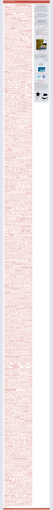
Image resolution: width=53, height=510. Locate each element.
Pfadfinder (18, 71)
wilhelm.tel (15, 343)
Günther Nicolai (24, 503)
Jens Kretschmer (20, 334)
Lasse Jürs (25, 274)
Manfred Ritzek (26, 264)
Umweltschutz (20, 142)
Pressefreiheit (29, 257)
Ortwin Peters (6, 298)
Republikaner (27, 497)
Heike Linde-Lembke (13, 363)
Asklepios (12, 499)
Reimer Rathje (15, 464)
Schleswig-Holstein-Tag (22, 25)
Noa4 (16, 75)
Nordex (27, 483)
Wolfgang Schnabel (19, 429)
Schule (16, 289)
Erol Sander (10, 297)
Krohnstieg (30, 272)
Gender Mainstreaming (8, 228)
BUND (9, 212)
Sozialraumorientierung (13, 384)
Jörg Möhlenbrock (11, 333)
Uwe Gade (17, 415)
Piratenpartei (15, 19)
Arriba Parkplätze (7, 8)
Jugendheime (6, 140)
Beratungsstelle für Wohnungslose (9, 280)
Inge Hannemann (7, 331)
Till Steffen (20, 186)
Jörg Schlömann (28, 237)
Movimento (18, 164)
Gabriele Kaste (26, 393)
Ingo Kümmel (21, 409)
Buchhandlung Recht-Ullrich (18, 413)
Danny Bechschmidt (16, 231)
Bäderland (20, 414)
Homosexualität (24, 104)
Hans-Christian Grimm (28, 186)
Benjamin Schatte (29, 169)
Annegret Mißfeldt (18, 336)
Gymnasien (26, 67)
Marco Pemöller (22, 77)
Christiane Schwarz (25, 101)
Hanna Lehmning (29, 98)
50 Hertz (25, 377)
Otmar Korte (29, 298)
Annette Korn (30, 439)
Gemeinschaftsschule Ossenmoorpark (12, 365)
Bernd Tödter (17, 145)
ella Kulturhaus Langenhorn (23, 282)
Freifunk (21, 126)
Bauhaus (13, 87)
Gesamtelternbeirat (17, 433)
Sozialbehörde (7, 254)
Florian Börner (16, 83)
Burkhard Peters (12, 318)
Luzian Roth (17, 68)
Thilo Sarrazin (11, 417)
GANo (16, 381)
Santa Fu (6, 408)
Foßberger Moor (7, 144)
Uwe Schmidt (21, 24)
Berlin (20, 35)
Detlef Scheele (9, 168)
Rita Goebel (11, 324)
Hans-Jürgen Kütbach (14, 409)
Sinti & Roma (15, 258)
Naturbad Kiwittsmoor (9, 400)
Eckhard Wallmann (13, 335)
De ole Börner (18, 472)
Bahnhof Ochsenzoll (8, 302)
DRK (26, 57)
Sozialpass (24, 265)
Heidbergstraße (29, 233)
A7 (31, 140)
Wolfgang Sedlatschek (17, 173)
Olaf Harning (18, 7)
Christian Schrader (14, 430)
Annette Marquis (15, 90)
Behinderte (10, 337)
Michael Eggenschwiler (14, 468)
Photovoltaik (29, 442)
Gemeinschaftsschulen (26, 432)
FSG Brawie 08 (24, 125)
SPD (11, 235)
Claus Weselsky (6, 271)
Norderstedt (10, 390)
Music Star (12, 489)
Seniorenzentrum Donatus (27, 268)
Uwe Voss (7, 476)
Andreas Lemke (22, 9)
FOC (27, 262)
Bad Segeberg (16, 264)
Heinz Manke (28, 384)
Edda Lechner (15, 273)
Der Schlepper (30, 279)
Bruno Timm (23, 7)
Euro (17, 439)
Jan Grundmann (11, 429)
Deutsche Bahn (28, 212)
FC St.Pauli (6, 156)
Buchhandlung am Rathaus (21, 262)
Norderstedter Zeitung (15, 481)
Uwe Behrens (23, 98)
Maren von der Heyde (13, 393)
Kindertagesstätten (24, 406)
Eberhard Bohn (21, 323)
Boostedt (23, 35)
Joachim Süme (21, 44)
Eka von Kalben (11, 179)
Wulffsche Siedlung (22, 103)
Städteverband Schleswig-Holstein (19, 200)
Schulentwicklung (17, 396)
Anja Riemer (12, 338)
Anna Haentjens (25, 29)
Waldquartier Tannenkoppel (27, 339)
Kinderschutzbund (29, 311)
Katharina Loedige (9, 287)
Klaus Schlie (25, 15)
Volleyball (12, 497)
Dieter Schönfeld (27, 320)
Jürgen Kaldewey (18, 477)
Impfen (20, 439)
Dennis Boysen (29, 468)
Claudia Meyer (26, 107)
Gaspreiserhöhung (14, 193)
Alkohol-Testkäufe (11, 15)
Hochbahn (7, 34)
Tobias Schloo (17, 180)
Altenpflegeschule (26, 295)
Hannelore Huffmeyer (7, 277)
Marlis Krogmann (8, 86)
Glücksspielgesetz (7, 352)
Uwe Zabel (28, 258)
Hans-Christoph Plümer (28, 318)
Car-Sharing (25, 417)
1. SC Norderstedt (18, 29)
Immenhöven (10, 89)
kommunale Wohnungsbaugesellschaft (15, 99)
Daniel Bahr (15, 441)
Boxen (17, 110)
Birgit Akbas (21, 468)
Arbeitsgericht (26, 392)
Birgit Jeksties (14, 422)
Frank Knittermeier (24, 374)
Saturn (20, 144)
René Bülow (23, 306)
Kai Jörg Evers (14, 51)
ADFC (6, 393)
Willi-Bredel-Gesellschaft (11, 435)
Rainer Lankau (23, 149)
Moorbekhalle (23, 100)
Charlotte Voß (6, 276)
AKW (9, 192)
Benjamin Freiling (28, 143)
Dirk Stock (13, 270)
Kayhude (30, 160)
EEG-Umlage (13, 104)
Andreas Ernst (13, 467)
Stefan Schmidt (21, 456)
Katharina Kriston (7, 4)
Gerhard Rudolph (7, 296)
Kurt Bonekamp (29, 288)
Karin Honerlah (11, 113)
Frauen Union (20, 431)
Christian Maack (29, 293)
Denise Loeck (16, 43)
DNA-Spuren (12, 216)
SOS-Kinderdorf (26, 163)
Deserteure (9, 406)
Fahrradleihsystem (16, 309)
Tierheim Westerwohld (28, 276)
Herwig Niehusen (10, 329)
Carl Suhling (12, 298)
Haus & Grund (26, 126)
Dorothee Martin (22, 11)
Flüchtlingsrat (7, 391)
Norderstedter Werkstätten (27, 396)
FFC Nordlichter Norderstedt (24, 291)
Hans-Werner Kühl (16, 418)
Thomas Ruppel (11, 68)
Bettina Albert (24, 414)
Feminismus (19, 256)
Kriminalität (16, 382)
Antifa (9, 149)
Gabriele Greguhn (15, 294)
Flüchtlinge (18, 270)
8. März (20, 328)
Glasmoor (20, 283)
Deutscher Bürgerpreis (14, 502)
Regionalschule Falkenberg (25, 38)
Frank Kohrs (24, 438)
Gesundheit (6, 366)
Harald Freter (7, 247)
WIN (12, 289)
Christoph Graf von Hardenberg (27, 280)
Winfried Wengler (8, 105)
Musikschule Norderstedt (20, 364)
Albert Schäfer (25, 348)
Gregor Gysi (14, 74)
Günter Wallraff (11, 463)
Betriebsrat (27, 23)
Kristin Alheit (16, 101)
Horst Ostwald (19, 338)
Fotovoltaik (21, 491)
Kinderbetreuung (8, 368)
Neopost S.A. (29, 200)
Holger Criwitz (29, 416)
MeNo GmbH (29, 372)
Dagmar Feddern (11, 347)
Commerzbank (14, 408)
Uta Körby (23, 233)
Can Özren (20, 390)
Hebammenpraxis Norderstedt (13, 95)
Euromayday (28, 119)
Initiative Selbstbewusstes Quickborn (22, 105)
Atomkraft (26, 292)
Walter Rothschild (7, 439)
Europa (30, 162)
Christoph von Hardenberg (27, 470)
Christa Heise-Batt (25, 174)
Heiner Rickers (21, 185)
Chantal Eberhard (29, 378)
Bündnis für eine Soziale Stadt (17, 385)
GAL (28, 56)
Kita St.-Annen (27, 500)
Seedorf (16, 221)
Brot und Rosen (20, 204)
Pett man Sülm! (20, 106)
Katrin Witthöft (25, 445)
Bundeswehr (23, 244)
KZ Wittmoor (11, 279)
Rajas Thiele (28, 499)
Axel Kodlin (30, 198)
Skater (23, 281)
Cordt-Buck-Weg (21, 442)
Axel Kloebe (21, 202)
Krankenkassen (7, 256)
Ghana (31, 170)
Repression (6, 345)
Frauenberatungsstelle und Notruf (27, 426)
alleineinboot (21, 107)
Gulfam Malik (29, 381)
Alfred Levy (30, 479)
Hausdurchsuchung (17, 34)
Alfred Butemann (27, 199)
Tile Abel (12, 145)
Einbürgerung (6, 124)
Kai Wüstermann (7, 449)
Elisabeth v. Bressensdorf (22, 294)
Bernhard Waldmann (17, 395)
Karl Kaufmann (12, 472)
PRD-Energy (21, 120)
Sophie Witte (13, 84)
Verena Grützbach (9, 413)
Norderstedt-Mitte (28, 390)
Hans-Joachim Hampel (9, 161)
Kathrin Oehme (28, 64)
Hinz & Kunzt (13, 448)
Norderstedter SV (8, 292)
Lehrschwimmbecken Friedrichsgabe (14, 495)
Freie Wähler (12, 332)
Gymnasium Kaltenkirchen (28, 281)
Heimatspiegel (29, 464)
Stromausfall (6, 101)
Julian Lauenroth (26, 88)
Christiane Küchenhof (18, 42)
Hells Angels (26, 250)
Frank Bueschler (8, 149)
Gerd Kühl (24, 53)
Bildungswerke (27, 403)
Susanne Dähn (7, 41)
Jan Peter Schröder (13, 359)
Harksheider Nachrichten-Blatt (27, 424)
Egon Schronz (12, 5)
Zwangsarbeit (7, 291)
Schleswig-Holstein (12, 357)
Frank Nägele (26, 383)
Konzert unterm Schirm (22, 46)
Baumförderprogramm (23, 375)
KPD (24, 429)
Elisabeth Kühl (29, 82)
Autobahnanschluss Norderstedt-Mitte (11, 85)
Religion (23, 165)
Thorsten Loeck (29, 79)
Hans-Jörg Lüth (27, 24)
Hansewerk (25, 491)
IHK (28, 417)
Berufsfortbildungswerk (19, 196)
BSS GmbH (17, 15)
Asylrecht (15, 334)
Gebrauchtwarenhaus (8, 57)
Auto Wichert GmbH (12, 349)
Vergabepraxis (7, 169)
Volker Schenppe (8, 432)
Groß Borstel (11, 83)
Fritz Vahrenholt (24, 248)
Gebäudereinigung (28, 357)
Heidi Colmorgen (13, 204)
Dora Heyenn (24, 37)
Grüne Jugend (14, 41)
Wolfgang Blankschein (16, 92)
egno (15, 487)
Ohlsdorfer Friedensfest (24, 198)
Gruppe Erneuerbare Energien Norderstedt (25, 366)
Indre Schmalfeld (17, 427)
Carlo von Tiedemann (20, 276)
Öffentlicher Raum (7, 270)
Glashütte (7, 478)
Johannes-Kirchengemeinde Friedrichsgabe (12, 176)
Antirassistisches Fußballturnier (17, 156)
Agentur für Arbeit (28, 303)
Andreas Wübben (7, 281)
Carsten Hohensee (29, 430)
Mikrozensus (11, 423)
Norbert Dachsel (21, 273)
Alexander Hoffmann (23, 22)
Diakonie (9, 353)
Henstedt (30, 22)
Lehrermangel (16, 329)
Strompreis (16, 378)
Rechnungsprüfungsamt (24, 171)
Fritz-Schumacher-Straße (27, 131)
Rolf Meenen (17, 404)
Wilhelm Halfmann (11, 40)
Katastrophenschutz (17, 147)
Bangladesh (17, 197)
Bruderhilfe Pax (25, 346)
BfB (22, 363)
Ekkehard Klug (7, 104)
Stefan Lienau (29, 271)
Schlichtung (30, 52)
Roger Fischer (26, 195)
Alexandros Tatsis (7, 5)
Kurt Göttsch (29, 274)
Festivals (6, 219)
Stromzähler (23, 331)
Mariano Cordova (29, 400)
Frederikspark (12, 321)
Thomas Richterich (19, 346)
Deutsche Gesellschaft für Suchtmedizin (22, 155)
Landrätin (30, 351)
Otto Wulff (30, 42)
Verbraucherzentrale (28, 275)
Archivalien (27, 441)
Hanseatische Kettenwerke (25, 94)
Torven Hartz (28, 158)
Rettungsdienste (18, 453)
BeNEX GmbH (12, 71)
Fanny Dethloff (12, 459)
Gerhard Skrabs (22, 357)
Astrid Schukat (22, 318)
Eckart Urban (29, 278)
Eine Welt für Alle (16, 61)
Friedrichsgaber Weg (10, 96)
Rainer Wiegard (12, 344)
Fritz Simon (14, 46)
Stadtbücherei (21, 31)
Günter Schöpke (9, 25)
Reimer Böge (29, 438)
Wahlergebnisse (25, 215)
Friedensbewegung (13, 140)
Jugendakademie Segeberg (9, 404)
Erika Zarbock (24, 270)
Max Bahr (24, 235)
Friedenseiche (8, 407)
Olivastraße (28, 359)
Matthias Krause (29, 161)
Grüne (31, 477)
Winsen (24, 106)
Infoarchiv (16, 367)
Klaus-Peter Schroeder (16, 172)
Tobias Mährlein (15, 401)
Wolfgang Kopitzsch (15, 117)
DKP (18, 490)
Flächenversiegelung (7, 304)
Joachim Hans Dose (8, 194)
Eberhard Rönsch (21, 405)
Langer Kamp (13, 110)
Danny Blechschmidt (8, 171)
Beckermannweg (6, 465)
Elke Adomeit (17, 54)
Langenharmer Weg (28, 382)
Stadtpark (23, 95)
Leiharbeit (19, 397)
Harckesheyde (12, 250)
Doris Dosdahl (24, 408)
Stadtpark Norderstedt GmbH (12, 201)
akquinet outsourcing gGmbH (10, 222)
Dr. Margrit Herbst (14, 170)
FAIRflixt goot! (10, 436)
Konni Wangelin (26, 189)
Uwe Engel (21, 86)
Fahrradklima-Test (21, 232)
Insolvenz (30, 103)
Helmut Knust (23, 463)
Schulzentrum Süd (21, 23)
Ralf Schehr (19, 498)
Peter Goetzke (11, 470)
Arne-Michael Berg (18, 465)
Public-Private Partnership (14, 175)
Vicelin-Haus (16, 161)
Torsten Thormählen (9, 331)
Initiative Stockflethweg (21, 345)
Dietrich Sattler (24, 465)
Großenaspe (30, 15)
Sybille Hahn (21, 221)
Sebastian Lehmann (28, 451)
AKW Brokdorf (27, 170)
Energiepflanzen (19, 36)
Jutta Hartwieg (27, 133)
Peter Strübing (15, 475)
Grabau (22, 212)
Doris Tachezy (6, 299)
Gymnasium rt (14, 108)
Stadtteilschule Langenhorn (12, 227)
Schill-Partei (14, 138)
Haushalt (29, 354)
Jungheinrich (25, 411)
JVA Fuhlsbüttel (29, 463)
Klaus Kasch (29, 111)
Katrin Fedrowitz (22, 108)
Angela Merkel (7, 130)
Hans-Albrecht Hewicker (24, 176)
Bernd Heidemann (14, 439)
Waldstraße (13, 453)
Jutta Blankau (7, 79)
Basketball (30, 115)
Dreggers (25, 123)
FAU (16, 223)
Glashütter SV (19, 321)
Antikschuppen (10, 173)
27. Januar (29, 377)
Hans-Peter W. (30, 283)
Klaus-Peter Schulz (14, 143)
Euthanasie (19, 438)
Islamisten (10, 73)
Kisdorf (30, 250)
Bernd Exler (15, 376)
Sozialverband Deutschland (17, 293)
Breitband (25, 99)
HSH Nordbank (15, 303)
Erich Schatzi (29, 81)
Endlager (21, 43)
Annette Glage (19, 391)
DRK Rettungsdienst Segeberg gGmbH (11, 220)
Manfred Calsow (27, 367)
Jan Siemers (15, 302)
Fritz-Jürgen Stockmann (14, 126)
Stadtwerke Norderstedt (11, 375)
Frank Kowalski (13, 428)
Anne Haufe (19, 474)
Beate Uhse (21, 371)
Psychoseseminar (26, 334)
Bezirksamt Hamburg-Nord (17, 274)
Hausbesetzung (15, 456)
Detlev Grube (28, 410)
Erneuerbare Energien (10, 306)
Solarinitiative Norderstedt (10, 431)
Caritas (9, 205)
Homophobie (6, 319)
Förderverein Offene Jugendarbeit (17, 63)
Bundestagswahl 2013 (23, 214)
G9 (4, 272)
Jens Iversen (22, 464)
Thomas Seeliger (14, 473)
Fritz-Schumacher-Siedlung (26, 386)
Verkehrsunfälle (26, 341)
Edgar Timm (27, 10)
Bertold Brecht (26, 352)
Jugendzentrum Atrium (13, 199)
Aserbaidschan (21, 292)
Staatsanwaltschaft (13, 323)
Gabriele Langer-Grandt (28, 40)
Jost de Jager (6, 77)
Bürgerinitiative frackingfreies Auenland (17, 246)
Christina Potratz (24, 433)
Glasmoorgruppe (16, 379)
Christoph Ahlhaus (9, 456)
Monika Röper (10, 503)
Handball (27, 226)
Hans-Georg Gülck (29, 27)
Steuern (15, 423)
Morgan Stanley (21, 422)
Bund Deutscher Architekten (21, 193)
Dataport (26, 409)
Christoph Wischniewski (13, 354)
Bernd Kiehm (19, 250)
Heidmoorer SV (20, 434)
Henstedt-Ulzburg (22, 5)
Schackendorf (19, 45)
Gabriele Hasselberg (18, 125)
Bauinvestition (13, 155)
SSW (23, 415)
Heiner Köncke (15, 436)
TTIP (31, 291)
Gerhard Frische (18, 215)
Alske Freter (23, 47)
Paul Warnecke (11, 416)
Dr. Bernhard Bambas (8, 36)
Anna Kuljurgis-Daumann (20, 237)
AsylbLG (10, 112)
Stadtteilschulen (12, 50)
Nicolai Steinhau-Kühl (18, 203)
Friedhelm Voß (14, 24)
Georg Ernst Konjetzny (21, 190)
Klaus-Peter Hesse (21, 72)
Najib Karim (26, 185)
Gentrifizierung (26, 385)
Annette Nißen (19, 370)
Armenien (11, 77)
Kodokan (26, 322)
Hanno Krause (13, 127)
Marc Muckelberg (10, 491)
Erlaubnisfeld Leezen (24, 394)
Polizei (27, 466)
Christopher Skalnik (20, 335)
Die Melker (26, 9)
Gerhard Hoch (8, 17)
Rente (5, 436)
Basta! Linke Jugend (11, 259)
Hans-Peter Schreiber (28, 113)
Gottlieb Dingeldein (10, 405)
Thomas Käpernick (22, 161)
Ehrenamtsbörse (7, 268)
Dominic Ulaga (6, 472)
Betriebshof (20, 15)
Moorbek (10, 309)
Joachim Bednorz (29, 53)
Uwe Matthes (23, 228)
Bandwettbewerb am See (19, 216)
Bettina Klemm (23, 447)
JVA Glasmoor (21, 83)
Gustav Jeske (28, 294)
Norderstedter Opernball (27, 45)
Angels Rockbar (16, 266)
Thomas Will (7, 10)
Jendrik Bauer (10, 371)
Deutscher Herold (11, 202)
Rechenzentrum (7, 98)
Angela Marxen (19, 236)
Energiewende (12, 471)
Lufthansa (12, 476)
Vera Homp (6, 69)
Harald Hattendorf (8, 55)
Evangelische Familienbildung (8, 118)
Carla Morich (22, 296)
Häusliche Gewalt (29, 78)
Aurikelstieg (29, 252)
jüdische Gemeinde (8, 258)
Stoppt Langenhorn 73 (27, 335)
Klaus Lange (26, 223)
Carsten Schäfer (8, 307)
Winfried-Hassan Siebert (12, 255)
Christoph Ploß (25, 36)
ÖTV (19, 359)
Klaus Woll (25, 317)
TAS (21, 76)
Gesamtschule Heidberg (13, 434)
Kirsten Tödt (20, 223)
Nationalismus (29, 207)
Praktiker (30, 295)
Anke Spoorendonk (22, 139)
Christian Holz (6, 275)
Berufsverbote (16, 47)
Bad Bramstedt (20, 309)
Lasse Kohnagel (15, 292)
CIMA (10, 92)
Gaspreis (29, 75)
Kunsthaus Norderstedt (9, 43)
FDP (6, 92)
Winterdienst (29, 57)
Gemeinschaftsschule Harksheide (13, 88)
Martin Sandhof (23, 379)
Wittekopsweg (29, 159)
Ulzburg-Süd (18, 339)
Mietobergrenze (11, 392)
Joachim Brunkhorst (20, 12)
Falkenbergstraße (15, 449)
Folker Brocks (28, 423)
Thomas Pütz (29, 374)
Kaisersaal (22, 497)
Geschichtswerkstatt (8, 23)
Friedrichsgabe (12, 454)
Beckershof (25, 42)
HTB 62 (23, 332)
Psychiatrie (15, 25)
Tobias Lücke (24, 279)
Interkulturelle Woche (15, 185)
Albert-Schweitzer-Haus (19, 451)
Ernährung (30, 118)
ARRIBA (6, 411)
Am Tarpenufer (7, 289)
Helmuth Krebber (16, 300)
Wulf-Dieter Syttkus (20, 483)
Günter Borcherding (22, 400)
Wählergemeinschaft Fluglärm (13, 9)
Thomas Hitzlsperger (25, 350)
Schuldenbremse (25, 173)
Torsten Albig (12, 276)
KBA (10, 275)
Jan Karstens (16, 239)
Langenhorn (28, 421)
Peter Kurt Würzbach (24, 289)
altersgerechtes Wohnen (8, 114)
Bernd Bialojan (12, 210)
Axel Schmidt (6, 199)
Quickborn (7, 100)
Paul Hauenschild (10, 433)
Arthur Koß (13, 197)
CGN (21, 319)
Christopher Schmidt (18, 67)
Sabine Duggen (21, 322)
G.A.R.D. (28, 455)
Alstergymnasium (7, 209)
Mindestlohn (23, 333)
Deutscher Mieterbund (11, 219)
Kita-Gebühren (29, 84)
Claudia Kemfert (22, 401)
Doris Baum (13, 72)
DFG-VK (31, 394)
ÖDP (28, 315)
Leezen (24, 92)
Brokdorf (9, 125)
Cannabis (21, 417)
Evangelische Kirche (9, 350)
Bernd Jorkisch (14, 120)
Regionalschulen (8, 285)
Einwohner (6, 424)
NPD (18, 178)
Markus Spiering (19, 26)
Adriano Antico (6, 468)
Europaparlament (28, 337)
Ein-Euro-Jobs (13, 281)
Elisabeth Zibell (23, 164)
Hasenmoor (21, 143)
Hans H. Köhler (9, 274)
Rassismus (7, 159)
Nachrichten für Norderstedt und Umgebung (9, 2)
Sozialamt (18, 82)
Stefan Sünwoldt (9, 80)
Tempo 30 (6, 311)
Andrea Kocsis (14, 232)
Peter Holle (30, 234)
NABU (9, 301)
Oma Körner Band (14, 112)
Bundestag (8, 208)
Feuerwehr (23, 425)
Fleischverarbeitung (8, 379)
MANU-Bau (10, 477)
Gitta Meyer (17, 168)
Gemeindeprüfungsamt (7, 97)
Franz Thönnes (20, 154)
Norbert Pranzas (18, 374)
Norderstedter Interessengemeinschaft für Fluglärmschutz (18, 93)
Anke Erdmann (29, 96)
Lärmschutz (16, 419)
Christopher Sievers (7, 229)
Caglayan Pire (17, 319)
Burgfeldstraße (6, 417)
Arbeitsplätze (7, 145)
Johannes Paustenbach (19, 287)
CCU (31, 5)
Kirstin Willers (17, 298)
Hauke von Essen (8, 460)
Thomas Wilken (7, 327)
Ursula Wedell (29, 106)
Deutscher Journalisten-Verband (16, 412)
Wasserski (23, 60)
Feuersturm (19, 227)
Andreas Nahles (29, 100)
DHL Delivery (19, 199)
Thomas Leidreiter (19, 253)
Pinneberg (25, 55)
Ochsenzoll (22, 41)
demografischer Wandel (15, 188)
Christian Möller (21, 299)
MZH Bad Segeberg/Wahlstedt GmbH (25, 355)
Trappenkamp (25, 52)
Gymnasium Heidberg (13, 271)
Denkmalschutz (19, 28)
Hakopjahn (25, 251)
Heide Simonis (17, 286)
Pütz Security (25, 191)
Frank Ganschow (26, 448)
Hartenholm (6, 236)
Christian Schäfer (12, 103)
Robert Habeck (28, 203)
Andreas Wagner (23, 119)
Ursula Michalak (10, 195)
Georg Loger (19, 408)
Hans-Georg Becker (24, 194)
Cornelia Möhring (26, 443)
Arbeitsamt (25, 287)
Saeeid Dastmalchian (8, 376)
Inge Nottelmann (16, 194)
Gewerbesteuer (8, 191)
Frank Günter (6, 112)
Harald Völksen (12, 486)
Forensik (31, 364)
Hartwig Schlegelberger (16, 151)
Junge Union (24, 34)
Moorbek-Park (7, 61)
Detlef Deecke (30, 287)
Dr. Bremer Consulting (26, 140)
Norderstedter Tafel (8, 269)
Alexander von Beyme (9, 249)
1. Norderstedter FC (28, 148)
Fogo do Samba (22, 449)
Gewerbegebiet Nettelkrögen (13, 230)
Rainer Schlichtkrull (13, 131)
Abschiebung (12, 483)
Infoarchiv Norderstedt (9, 1)
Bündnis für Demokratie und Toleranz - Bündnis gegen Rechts (18, 251)
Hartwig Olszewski (8, 167)
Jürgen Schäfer (23, 359)
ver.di (25, 468)
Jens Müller (14, 135)
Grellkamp (6, 87)
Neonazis (29, 193)
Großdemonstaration (7, 94)
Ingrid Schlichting (29, 190)
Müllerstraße (6, 471)
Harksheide (22, 419)
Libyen (19, 354)
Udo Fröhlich (9, 67)
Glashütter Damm (7, 46)
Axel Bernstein (28, 376)
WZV (22, 377)
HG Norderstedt (12, 226)
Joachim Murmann (28, 219)
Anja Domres (30, 409)
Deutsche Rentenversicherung (27, 471)
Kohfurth (18, 487)
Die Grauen (23, 412)
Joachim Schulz (24, 192)
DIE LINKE (25, 231)
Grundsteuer (7, 163)
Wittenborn (23, 151)
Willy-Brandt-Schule (22, 430)
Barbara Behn (22, 502)
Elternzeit (30, 448)
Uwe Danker (16, 205)
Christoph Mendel (12, 424)
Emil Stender (7, 336)
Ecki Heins (25, 152)
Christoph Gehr (18, 402)
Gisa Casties (12, 465)
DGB (24, 241)
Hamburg (23, 111)
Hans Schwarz (29, 61)
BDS (25, 84)
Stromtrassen (29, 449)
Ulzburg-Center (28, 166)
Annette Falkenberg (20, 118)
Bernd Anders (12, 162)
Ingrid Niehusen (10, 342)
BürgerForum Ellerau (20, 189)
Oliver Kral (6, 332)
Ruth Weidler (11, 484)
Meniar (11, 441)
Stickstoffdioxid (22, 239)
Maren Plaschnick (26, 85)
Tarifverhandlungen (19, 440)
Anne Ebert (22, 168)
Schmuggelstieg (22, 73)
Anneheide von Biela (17, 301)
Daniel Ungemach (13, 79)
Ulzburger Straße (9, 378)
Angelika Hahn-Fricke (14, 275)
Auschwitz (20, 191)
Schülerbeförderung (25, 147)
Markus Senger (23, 487)
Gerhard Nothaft (6, 83)
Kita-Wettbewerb (7, 452)
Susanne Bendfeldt (19, 443)
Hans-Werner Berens (18, 80)
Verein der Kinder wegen (14, 59)
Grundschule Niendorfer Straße (23, 473)
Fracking (6, 180)
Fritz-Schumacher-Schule (17, 167)
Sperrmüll (11, 203)
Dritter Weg (30, 408)
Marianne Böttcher (13, 299)
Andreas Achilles (20, 277)
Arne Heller (30, 63)
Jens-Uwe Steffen (16, 102)
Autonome (20, 490)
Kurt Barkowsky (28, 31)
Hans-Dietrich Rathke (29, 412)
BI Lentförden (21, 300)
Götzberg (12, 301)
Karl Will (19, 403)
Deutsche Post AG (27, 114)
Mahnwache (23, 207)
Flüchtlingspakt (27, 273)
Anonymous (30, 155)
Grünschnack (11, 396)
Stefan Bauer (21, 303)
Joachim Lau (29, 240)
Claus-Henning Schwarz (20, 499)
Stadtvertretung (29, 309)
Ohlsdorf (17, 226)
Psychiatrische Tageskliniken (9, 283)
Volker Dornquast (26, 97)
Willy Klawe (30, 104)
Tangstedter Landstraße (14, 254)
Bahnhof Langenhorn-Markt (11, 348)
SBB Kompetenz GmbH (16, 377)
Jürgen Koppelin (20, 383)
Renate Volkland (7, 74)
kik (31, 282)
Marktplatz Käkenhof (10, 244)
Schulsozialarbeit (15, 398)
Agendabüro (17, 497)
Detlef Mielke (26, 363)
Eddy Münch (12, 345)
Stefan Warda (16, 69)
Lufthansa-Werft (27, 201)
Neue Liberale (7, 464)
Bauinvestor (27, 44)
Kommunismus (7, 338)
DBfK (19, 363)
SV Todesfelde (29, 306)
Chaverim (26, 296)
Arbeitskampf (13, 366)
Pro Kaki (27, 156)
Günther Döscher (26, 26)
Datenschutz (13, 189)
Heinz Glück (7, 237)
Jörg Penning (22, 57)
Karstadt (21, 195)
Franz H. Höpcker (22, 175)
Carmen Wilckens (20, 40)
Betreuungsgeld (18, 416)
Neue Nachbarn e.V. (14, 107)
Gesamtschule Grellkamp (15, 425)
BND (8, 196)
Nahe (9, 232)
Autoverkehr (8, 151)
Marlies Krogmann (18, 470)
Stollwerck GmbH (7, 19)
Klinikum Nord (13, 45)
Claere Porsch (18, 113)
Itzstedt (30, 134)
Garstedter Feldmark (25, 450)
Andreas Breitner (25, 8)
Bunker (31, 407)
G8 (19, 501)
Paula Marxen (19, 353)
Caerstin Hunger (27, 216)
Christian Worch (19, 306)
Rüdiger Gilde (24, 338)
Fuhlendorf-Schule (26, 118)
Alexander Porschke (11, 115)
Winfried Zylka (21, 349)
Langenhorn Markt (12, 426)
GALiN (23, 82)
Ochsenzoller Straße (9, 26)
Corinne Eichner (29, 197)
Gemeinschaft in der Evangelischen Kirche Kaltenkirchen (19, 437)
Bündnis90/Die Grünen (12, 106)
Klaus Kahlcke (20, 469)
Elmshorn (5, 106)
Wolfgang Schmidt (23, 39)
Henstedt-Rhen (14, 190)
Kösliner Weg (29, 73)
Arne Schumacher (12, 165)
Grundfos (17, 400)
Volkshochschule (26, 69)
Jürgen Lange (15, 328)
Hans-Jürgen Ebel (11, 75)
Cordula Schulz (27, 444)
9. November (22, 382)
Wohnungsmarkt (26, 31)
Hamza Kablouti (29, 217)
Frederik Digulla (21, 96)
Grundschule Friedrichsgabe (9, 381)
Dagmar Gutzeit (18, 392)
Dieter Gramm (29, 375)
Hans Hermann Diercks (26, 28)
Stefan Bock (24, 319)
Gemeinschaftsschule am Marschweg (12, 152)
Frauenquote (24, 490)
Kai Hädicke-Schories (15, 98)
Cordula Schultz (26, 124)
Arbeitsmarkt (10, 492)
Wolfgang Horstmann (16, 297)
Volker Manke (16, 76)
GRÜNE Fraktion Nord (9, 500)
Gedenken (9, 207)
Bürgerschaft (23, 369)
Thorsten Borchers (15, 56)
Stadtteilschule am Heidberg (18, 307)
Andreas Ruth (22, 123)
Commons (30, 286)
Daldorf (24, 212)
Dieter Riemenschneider (15, 304)
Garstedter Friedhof (26, 477)
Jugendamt (20, 131)
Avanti (18, 35)
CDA (22, 229)
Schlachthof (22, 226)
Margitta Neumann (8, 6)
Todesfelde (6, 218)
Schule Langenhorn (14, 58)
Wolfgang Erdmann (28, 89)
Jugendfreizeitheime (23, 272)
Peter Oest (6, 64)
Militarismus (14, 256)
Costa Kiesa (13, 192)
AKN (13, 67)
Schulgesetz (10, 303)
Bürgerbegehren (8, 187)
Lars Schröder (14, 240)
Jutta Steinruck (13, 236)
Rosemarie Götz (20, 445)
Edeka (10, 206)
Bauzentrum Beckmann (20, 467)
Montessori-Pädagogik (17, 89)
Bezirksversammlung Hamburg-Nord (12, 251)
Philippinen (24, 416)
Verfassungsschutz (13, 22)
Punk (23, 403)
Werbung (27, 154)
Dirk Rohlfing (17, 122)
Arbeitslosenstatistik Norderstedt (12, 488)
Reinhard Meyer (23, 197)
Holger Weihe (25, 283)
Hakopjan (6, 99)
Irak (31, 403)
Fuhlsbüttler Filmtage (8, 273)
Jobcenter (7, 314)
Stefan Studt (14, 4)
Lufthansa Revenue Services (25, 398)
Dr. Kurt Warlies (17, 195)
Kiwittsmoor (17, 211)
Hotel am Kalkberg (18, 169)
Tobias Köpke (29, 123)
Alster (10, 264)
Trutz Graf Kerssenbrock (11, 111)
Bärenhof (15, 118)
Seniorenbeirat (19, 448)
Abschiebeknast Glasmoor (27, 43)
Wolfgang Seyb (22, 254)
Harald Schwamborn (24, 71)
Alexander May (12, 196)
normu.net (14, 277)
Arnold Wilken (17, 463)
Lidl (5, 433)
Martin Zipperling (15, 73)
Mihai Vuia (19, 279)
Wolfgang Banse (29, 467)
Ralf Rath (16, 388)
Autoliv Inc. (21, 158)
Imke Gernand (29, 475)
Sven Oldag (12, 34)
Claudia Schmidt (25, 63)
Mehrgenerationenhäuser (19, 480)
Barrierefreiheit (23, 74)
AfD (12, 8)
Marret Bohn (23, 182)
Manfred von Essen (15, 452)
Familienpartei (8, 20)
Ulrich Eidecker (21, 444)
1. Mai (22, 452)
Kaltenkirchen (9, 14)
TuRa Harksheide (20, 219)
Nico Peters (19, 331)
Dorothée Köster (22, 209)
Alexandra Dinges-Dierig (15, 100)
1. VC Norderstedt (27, 399)
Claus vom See (26, 62)
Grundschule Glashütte (22, 381)
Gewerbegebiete (29, 269)
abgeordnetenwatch (8, 231)
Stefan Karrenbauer (12, 421)
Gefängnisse (18, 476)
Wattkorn (19, 258)
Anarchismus (6, 367)
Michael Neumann (23, 257)
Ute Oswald (14, 36)
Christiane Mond (26, 502)
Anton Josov (12, 314)
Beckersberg (14, 278)
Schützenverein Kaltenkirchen (10, 383)
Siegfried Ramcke (11, 445)
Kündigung (19, 248)
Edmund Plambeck (9, 369)
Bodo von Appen (23, 301)
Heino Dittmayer (21, 378)
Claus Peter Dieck (12, 248)
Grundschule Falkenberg (9, 239)
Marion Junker (29, 235)
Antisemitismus (29, 139)
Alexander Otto (17, 192)
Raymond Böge (29, 12)
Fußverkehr (11, 218)
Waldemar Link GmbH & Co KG (16, 124)
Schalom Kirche (17, 18)
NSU (28, 136)
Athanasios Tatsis (12, 415)
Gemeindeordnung (7, 395)
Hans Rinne (29, 95)
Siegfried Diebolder (25, 418)
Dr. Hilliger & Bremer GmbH (16, 268)
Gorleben (26, 162)
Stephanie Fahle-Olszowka (19, 285)
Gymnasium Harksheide (19, 166)
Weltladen (15, 139)
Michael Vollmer (12, 154)
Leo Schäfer (27, 415)
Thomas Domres (29, 249)
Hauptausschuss (15, 144)
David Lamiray (7, 401)
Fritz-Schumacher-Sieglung (19, 295)
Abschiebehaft (19, 399)
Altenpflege (23, 459)
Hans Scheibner (24, 475)
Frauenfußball (29, 431)
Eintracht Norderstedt (15, 341)
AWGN (18, 244)
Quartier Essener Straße (10, 183)
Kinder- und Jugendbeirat (24, 407)
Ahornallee (11, 163)
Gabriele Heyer (13, 136)
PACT (15, 347)
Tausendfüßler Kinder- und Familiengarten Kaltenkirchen (19, 213)
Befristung (25, 378)
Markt (19, 394)
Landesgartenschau (20, 459)
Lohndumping (28, 307)
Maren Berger (16, 503)
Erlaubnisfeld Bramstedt (25, 146)
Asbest (10, 412)
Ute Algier (18, 411)
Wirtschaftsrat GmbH (18, 338)
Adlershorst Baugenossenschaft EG (25, 435)
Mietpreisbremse (19, 348)
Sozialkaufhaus (23, 455)
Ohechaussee (28, 51)
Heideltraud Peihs (13, 116)
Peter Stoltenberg (15, 406)
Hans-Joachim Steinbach (10, 146)
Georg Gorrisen (20, 84)
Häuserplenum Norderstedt (24, 286)
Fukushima (12, 311)
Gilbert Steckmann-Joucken (8, 427)
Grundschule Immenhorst (14, 21)
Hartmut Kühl (17, 247)
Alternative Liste (29, 338)
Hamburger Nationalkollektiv (21, 206)
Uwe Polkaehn (25, 93)
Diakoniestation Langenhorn (28, 86)
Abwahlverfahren (29, 380)
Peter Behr (18, 489)
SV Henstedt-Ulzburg (18, 466)
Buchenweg (6, 339)
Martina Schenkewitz (8, 119)
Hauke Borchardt (8, 288)
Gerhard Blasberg (12, 311)
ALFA (11, 256)
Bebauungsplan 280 (27, 371)
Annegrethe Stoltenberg (13, 469)
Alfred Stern (30, 173)
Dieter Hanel (12, 211)
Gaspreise (13, 414)
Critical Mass (11, 166)
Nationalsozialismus (25, 218)
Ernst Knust (14, 44)
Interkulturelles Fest (16, 267)
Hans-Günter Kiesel (18, 259)
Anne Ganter (14, 397)
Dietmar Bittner (22, 90)
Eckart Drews (7, 409)
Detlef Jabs (15, 490)
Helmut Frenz (21, 384)
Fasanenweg (29, 99)
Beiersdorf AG (12, 474)
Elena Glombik (18, 265)
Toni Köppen (11, 42)
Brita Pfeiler (15, 218)
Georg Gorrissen (17, 8)
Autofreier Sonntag (23, 19)
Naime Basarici (29, 429)
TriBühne (30, 392)
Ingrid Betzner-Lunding (24, 302)
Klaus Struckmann (28, 7)
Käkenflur (17, 414)
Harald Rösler (18, 104)
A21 (18, 41)
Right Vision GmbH (18, 341)
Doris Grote (20, 62)
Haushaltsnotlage (16, 77)
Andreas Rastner (25, 370)
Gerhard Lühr (29, 290)
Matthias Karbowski (17, 351)
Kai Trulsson (16, 410)
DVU (16, 471)
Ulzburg (5, 454)
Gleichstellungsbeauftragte (11, 39)
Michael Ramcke (26, 402)
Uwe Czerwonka (13, 10)
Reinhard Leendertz (24, 476)
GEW (5, 426)
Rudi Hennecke (27, 373)
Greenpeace (6, 359)
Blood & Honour (14, 291)
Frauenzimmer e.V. (7, 453)
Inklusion (30, 136)
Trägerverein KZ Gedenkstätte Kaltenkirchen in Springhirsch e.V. (18, 305)
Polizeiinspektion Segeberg (25, 87)
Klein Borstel (6, 321)
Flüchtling (30, 9)
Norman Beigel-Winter (11, 257)
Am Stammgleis (25, 204)
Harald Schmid (18, 281)
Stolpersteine (7, 430)
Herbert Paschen (21, 290)
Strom (15, 35)
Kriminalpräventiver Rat (9, 443)
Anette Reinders (24, 21)
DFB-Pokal (20, 424)
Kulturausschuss (27, 326)
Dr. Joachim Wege (16, 198)
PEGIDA (26, 66)
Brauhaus (13, 168)
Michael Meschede (12, 403)
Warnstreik (22, 59)
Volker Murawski (20, 187)
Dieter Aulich (23, 61)
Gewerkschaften (10, 158)
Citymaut (17, 283)
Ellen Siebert (24, 256)
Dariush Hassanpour (21, 255)
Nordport (27, 151)
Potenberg (20, 471)
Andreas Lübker (27, 428)
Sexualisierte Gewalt (9, 440)
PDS (20, 85)
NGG (16, 279)
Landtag (24, 76)
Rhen (14, 38)
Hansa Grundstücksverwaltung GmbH (22, 263)
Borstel (28, 211)
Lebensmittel (25, 479)
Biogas (22, 500)
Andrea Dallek (25, 222)
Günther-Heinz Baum (26, 347)
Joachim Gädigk (14, 372)
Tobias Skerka (21, 423)
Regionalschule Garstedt (23, 65)
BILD (18, 78)
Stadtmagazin (13, 394)
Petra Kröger (30, 270)
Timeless (23, 89)
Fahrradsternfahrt (24, 180)
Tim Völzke (11, 69)
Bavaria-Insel (19, 222)
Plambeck (23, 298)
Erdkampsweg (17, 162)
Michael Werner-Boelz (24, 13)
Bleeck (21, 415)
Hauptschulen (6, 226)
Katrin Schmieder (27, 227)
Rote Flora (22, 352)
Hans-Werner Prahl (20, 170)
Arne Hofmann (6, 250)
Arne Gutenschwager (20, 428)
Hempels (11, 147)
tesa (24, 253)
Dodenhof (25, 293)
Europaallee (17, 146)
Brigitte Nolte (23, 336)
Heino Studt (13, 432)
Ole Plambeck (19, 53)
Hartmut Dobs (27, 83)
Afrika (12, 205)
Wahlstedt (20, 163)
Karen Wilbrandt (21, 10)
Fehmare (6, 469)
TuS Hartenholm (14, 62)
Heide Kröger (28, 129)
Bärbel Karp (9, 190)
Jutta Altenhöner (24, 102)
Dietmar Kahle (17, 352)
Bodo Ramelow (24, 297)
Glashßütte (10, 102)
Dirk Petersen (25, 234)
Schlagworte (15, 2)
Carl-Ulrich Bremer (26, 469)
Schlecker (23, 427)
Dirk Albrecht (15, 191)
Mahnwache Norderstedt (27, 142)
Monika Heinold (10, 29)
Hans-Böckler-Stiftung (15, 94)
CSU (19, 502)
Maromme (13, 352)
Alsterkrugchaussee (17, 269)
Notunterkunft (19, 160)
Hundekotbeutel (21, 66)
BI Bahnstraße (16, 171)
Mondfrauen (26, 493)
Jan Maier (15, 498)
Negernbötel (15, 97)
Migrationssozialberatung (9, 402)
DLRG (23, 275)
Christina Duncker (18, 280)
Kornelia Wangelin (16, 207)
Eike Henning (20, 75)
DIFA (9, 469)
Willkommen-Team (27, 360)
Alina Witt (6, 297)
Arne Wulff (18, 212)
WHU (30, 176)
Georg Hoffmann (26, 135)
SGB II (9, 193)
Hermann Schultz (29, 90)
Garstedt (29, 17)
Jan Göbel (25, 75)
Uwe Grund (6, 28)
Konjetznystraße (22, 488)
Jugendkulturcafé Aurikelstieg (12, 272)
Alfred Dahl (23, 453)
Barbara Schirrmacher (9, 238)
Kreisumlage (13, 282)
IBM (20, 231)
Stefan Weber (7, 135)
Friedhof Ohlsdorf (23, 404)
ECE (10, 101)
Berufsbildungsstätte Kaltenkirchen (21, 271)
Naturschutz (30, 144)
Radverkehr (8, 266)
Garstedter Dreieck (27, 236)
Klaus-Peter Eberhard (24, 247)
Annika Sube (17, 14)
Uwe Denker (18, 233)
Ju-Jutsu (28, 41)
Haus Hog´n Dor (29, 297)
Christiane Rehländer (28, 255)
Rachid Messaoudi (19, 344)
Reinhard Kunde (12, 442)
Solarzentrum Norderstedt (10, 82)
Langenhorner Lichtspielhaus (26, 484)
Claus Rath (30, 413)
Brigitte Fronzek (24, 439)
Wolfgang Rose (20, 27)
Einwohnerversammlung (9, 374)
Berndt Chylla (10, 498)
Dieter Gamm (30, 228)
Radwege (22, 162)
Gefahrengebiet (14, 206)
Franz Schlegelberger (21, 376)
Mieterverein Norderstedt (19, 492)
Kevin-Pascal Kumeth (13, 11)
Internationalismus (10, 35)
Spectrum (15, 238)
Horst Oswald (6, 489)
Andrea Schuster (19, 174)
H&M (31, 359)
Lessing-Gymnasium (16, 114)
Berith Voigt (18, 257)
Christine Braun (12, 382)
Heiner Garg (17, 350)
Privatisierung (7, 422)
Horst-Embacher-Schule (27, 434)
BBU (9, 467)
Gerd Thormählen (18, 312)
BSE (23, 454)
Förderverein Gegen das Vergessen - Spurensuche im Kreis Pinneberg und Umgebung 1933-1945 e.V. (18, 109)
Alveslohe (19, 140)
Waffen (5, 340)
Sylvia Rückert (19, 234)
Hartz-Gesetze (20, 486)
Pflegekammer (23, 284)
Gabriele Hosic (17, 491)
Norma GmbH (11, 47)
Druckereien (30, 265)
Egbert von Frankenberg (8, 294)
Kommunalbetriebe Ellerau (23, 112)
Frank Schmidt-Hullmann (22, 368)
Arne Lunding (26, 167)
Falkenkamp (12, 247)
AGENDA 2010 (7, 107)
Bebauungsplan (18, 165)
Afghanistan (17, 318)
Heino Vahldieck (7, 282)
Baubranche (23, 113)
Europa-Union (7, 65)
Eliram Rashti (6, 360)
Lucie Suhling (28, 206)
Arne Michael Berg (8, 312)
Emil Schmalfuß (29, 401)
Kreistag (30, 93)
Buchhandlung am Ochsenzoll (26, 259)
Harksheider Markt (16, 371)
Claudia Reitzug (18, 229)
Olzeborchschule (7, 385)
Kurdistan (26, 300)
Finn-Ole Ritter (27, 285)
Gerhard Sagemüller (27, 208)
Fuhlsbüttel (17, 6)
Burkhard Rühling (12, 81)
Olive (28, 490)
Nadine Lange (29, 284)
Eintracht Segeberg (26, 229)
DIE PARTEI (27, 325)
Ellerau (27, 72)
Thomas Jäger (28, 238)
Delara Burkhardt (12, 339)
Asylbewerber (7, 170)
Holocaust (13, 361)
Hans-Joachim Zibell (26, 498)
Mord (15, 187)
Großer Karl (24, 431)
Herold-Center (18, 326)
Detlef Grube (14, 23)
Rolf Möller (27, 422)
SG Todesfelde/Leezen (24, 210)
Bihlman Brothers (20, 152)
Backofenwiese (25, 160)
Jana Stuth (6, 234)
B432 (13, 101)
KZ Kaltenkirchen (13, 438)
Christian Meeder (26, 187)
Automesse (30, 296)
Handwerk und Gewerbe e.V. (22, 372)
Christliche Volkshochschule (11, 370)
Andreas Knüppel (13, 229)
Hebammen (17, 115)
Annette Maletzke (21, 441)
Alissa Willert (19, 347)
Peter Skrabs (25, 413)
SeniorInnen (6, 131)
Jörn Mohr (6, 175)
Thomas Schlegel (19, 135)
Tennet (9, 502)
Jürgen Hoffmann (18, 208)
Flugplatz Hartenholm (26, 172)
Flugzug (13, 395)
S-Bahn (18, 315)
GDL (25, 27)
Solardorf (13, 7)
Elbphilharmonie (18, 61)
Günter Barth (30, 174)
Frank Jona (22, 201)
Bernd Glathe (17, 369)
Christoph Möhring (18, 360)
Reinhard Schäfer (7, 414)
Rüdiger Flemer (13, 237)
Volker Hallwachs (28, 349)
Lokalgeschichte (13, 315)
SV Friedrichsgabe (26, 138)
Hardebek (21, 410)
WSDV (10, 418)
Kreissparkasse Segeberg (9, 451)
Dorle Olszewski (13, 322)
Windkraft (11, 180)
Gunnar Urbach (18, 320)
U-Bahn (16, 202)
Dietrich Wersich (29, 425)
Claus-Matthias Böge (23, 159)
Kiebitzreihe (12, 411)
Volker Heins (7, 322)
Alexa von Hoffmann (29, 301)
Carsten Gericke (15, 444)
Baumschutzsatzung (9, 399)
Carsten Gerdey (29, 117)
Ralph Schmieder (11, 164)
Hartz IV (17, 424)
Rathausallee (13, 121)
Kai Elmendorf (10, 444)
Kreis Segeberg (26, 267)
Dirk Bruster (23, 211)
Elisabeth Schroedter (15, 86)
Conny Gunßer (6, 162)
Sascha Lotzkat (17, 500)
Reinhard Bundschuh (21, 136)
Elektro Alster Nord (7, 377)
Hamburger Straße (28, 168)
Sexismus (6, 382)
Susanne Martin (25, 391)
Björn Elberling (24, 258)
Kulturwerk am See (24, 220)
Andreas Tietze (23, 249)
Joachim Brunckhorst (15, 455)
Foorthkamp (30, 25)
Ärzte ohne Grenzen (7, 448)
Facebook (18, 74)
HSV (20, 32)
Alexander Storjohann (29, 453)
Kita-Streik (16, 405)
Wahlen (13, 28)
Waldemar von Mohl (13, 78)
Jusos (10, 408)
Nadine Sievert (24, 115)
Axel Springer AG (29, 248)
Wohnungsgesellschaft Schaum (10, 160)
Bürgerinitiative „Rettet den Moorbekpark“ (12, 284)
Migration (16, 368)
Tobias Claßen (29, 76)
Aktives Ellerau (22, 78)
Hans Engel (23, 199)
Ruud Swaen (29, 368)
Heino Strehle (20, 275)
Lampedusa (13, 233)
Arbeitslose (17, 210)
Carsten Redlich (29, 35)
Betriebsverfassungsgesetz (15, 159)
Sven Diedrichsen (11, 286)
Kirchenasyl (26, 202)
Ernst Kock (15, 163)
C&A (31, 99)
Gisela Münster (7, 52)
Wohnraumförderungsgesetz (21, 278)
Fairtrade (10, 243)
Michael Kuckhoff (15, 228)
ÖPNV (18, 111)
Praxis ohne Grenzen (12, 493)
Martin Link (16, 119)
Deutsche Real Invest (28, 344)
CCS (21, 251)
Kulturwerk (12, 360)
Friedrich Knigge (12, 296)
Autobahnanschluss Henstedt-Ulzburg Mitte (13, 479)
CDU (6, 116)
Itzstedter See (23, 304)
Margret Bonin (22, 129)
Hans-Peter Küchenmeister (15, 407)
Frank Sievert (12, 336)
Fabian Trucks (24, 397)
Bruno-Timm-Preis (9, 63)
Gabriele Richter (23, 260)
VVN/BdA (12, 320)
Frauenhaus (23, 395)
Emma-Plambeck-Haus (7, 44)
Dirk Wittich (24, 288)
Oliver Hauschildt (28, 488)
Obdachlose (12, 186)
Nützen (12, 125)
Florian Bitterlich (23, 68)
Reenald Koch (20, 393)
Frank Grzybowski (11, 174)
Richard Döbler (19, 460)
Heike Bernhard (14, 316)
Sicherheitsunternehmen (14, 37)
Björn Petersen (13, 391)
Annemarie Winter (15, 66)
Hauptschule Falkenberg (20, 217)
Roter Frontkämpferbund (23, 14)
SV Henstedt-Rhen (8, 410)
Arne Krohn (18, 432)
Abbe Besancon (18, 426)
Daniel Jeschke (13, 212)
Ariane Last (29, 152)
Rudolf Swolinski (7, 466)
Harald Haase (6, 204)
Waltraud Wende (27, 456)
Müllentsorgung (13, 457)
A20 (22, 114)
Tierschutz (6, 279)
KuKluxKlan (25, 80)
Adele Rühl (19, 475)
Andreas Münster (11, 215)
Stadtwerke (8, 481)
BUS (28, 317)
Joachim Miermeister (8, 198)
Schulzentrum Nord (8, 397)
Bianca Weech (17, 296)
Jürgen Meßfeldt (17, 249)
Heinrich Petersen (20, 421)
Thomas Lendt (15, 209)
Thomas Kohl (23, 472)
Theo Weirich (12, 319)
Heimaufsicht (10, 334)
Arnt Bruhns (21, 489)
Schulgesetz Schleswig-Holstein (11, 373)
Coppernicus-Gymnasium (13, 214)
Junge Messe (13, 20)
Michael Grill (18, 484)
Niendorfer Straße (28, 77)
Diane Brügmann (7, 425)
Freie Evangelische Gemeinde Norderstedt (16, 317)
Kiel (23, 392)
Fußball (17, 417)
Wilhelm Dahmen (21, 79)
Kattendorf (24, 269)
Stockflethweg (7, 267)
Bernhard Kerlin (20, 493)
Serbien (5, 174)
